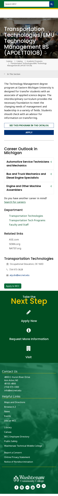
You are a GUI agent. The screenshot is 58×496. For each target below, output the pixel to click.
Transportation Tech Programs (27, 220)
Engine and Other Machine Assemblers (23, 188)
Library (8, 427)
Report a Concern (13, 452)
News (7, 411)
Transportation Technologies (26, 215)
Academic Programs (34, 61)
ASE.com (14, 239)
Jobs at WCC (10, 420)
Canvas (7, 432)
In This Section (13, 74)
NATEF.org (15, 248)
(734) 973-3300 (11, 386)
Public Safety (10, 441)
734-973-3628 (16, 269)
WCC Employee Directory (16, 436)
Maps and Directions (14, 402)
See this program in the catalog (29, 125)
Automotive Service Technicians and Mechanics (27, 163)
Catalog (19, 61)
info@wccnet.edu (12, 390)
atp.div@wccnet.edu (19, 275)
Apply (29, 132)
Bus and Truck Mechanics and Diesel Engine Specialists (26, 176)
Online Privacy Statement (17, 457)
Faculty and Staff (18, 224)
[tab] (29, 164)
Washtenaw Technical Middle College (23, 445)
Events (7, 416)
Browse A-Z (10, 406)
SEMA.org (14, 244)
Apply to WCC (13, 286)
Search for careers (15, 202)
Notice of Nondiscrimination (18, 461)
